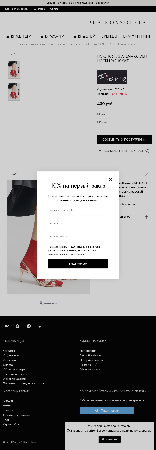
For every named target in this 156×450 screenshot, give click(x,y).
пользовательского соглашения (66, 254)
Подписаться (78, 264)
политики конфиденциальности (76, 250)
